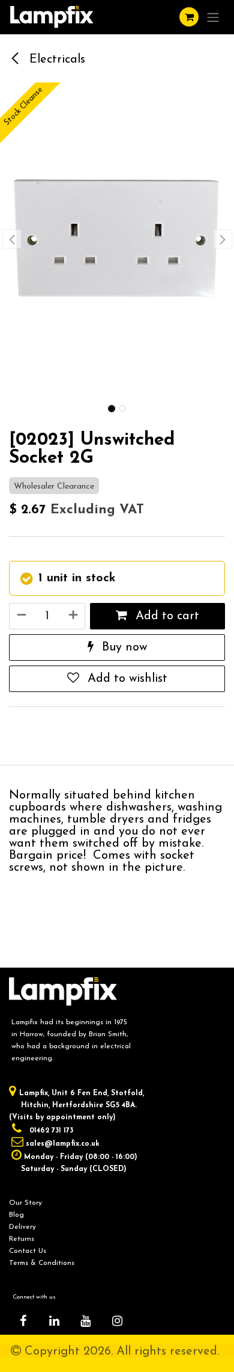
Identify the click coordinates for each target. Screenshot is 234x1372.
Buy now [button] (122, 647)
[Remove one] (21, 616)
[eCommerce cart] (189, 17)
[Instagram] (117, 1321)
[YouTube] (86, 1321)
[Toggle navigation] (213, 17)
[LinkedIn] (55, 1321)
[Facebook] (23, 1321)
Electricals (55, 60)
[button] (11, 239)
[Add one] (73, 616)
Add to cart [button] (165, 616)
